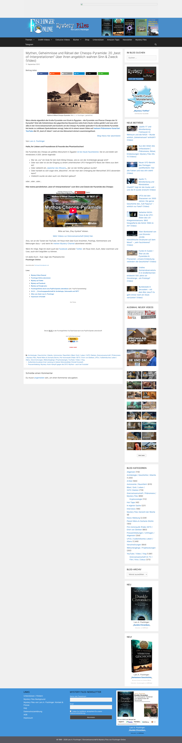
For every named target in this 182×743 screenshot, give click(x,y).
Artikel (129, 481)
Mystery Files (141, 40)
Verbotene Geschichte (141, 677)
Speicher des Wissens (56, 168)
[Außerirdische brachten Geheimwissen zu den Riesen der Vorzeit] (134, 416)
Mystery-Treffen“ (142, 111)
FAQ (25, 708)
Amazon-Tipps (113, 40)
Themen (28, 40)
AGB (25, 715)
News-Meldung (133, 518)
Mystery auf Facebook (38, 283)
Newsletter (127, 40)
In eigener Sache (134, 506)
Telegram (29, 44)
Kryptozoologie (136, 499)
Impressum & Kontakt (38, 296)
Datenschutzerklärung (33, 711)
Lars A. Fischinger (37, 141)
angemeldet (39, 378)
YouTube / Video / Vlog (76, 360)
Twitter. (79, 249)
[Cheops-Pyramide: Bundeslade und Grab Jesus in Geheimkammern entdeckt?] (149, 406)
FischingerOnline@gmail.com (41, 265)
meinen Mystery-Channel (64, 243)
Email (72, 704)
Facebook (63, 249)
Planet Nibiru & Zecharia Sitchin (48, 357)
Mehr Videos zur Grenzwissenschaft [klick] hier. (73, 236)
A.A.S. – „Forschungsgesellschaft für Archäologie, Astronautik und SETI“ (55, 291)
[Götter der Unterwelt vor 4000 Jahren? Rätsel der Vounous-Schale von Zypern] (149, 385)
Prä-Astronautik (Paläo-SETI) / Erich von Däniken (77, 357)
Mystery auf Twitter (37, 280)
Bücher (76, 40)
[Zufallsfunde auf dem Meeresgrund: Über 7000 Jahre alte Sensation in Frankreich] (134, 406)
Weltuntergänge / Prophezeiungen (56, 360)
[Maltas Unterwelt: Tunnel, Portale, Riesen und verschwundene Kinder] (149, 395)
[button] (42, 73)
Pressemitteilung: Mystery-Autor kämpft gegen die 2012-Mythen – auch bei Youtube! (58, 364)
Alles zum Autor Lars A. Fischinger (42, 294)
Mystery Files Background (34, 699)
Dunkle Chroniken (142, 625)
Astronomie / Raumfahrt (62, 355)
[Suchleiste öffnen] (155, 44)
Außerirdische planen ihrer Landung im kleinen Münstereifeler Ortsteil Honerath (55, 362)
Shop (87, 40)
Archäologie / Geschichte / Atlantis (40, 355)
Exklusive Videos (63, 40)
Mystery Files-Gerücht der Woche (141, 512)
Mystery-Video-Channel (38, 275)
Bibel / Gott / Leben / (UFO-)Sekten (83, 355)
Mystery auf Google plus (39, 286)
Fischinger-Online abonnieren (41, 278)
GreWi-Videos (44, 40)
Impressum (28, 718)
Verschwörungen (37, 360)
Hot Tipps (131, 502)
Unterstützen (98, 40)
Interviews (131, 509)
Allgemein (131, 472)
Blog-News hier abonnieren (108, 136)
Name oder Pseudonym (78, 696)
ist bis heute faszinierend (88, 152)
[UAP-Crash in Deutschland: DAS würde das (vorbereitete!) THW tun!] (149, 446)
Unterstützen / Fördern (33, 696)
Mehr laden (142, 455)
